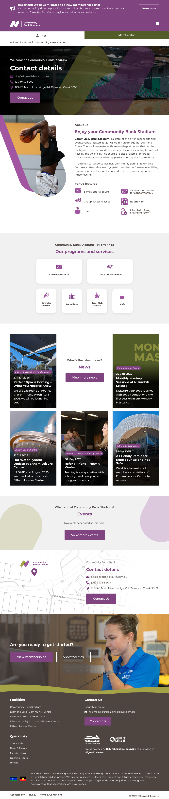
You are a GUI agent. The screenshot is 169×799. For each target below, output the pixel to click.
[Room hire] (72, 296)
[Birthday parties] (46, 295)
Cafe (122, 304)
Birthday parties (46, 304)
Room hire (72, 304)
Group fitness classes (110, 274)
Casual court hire (59, 274)
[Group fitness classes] (110, 267)
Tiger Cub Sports (97, 304)
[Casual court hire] (59, 267)
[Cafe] (123, 296)
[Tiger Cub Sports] (97, 295)
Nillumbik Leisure (20, 42)
